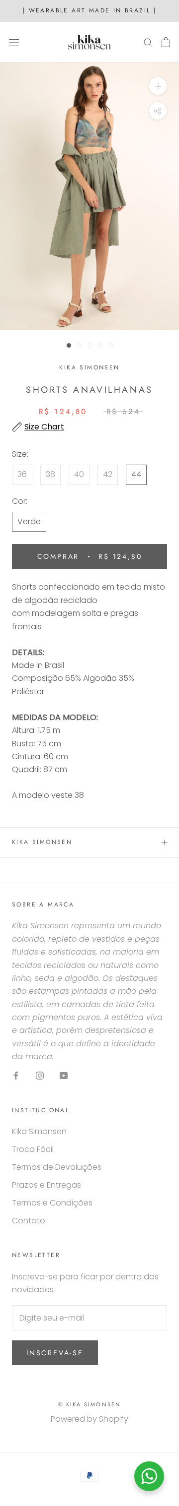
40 (79, 474)
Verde (29, 521)
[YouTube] (64, 1075)
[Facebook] (16, 1075)
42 (107, 474)
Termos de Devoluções (56, 1167)
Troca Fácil (33, 1149)
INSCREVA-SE (55, 1353)
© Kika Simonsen (89, 1404)
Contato (28, 1220)
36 (22, 474)
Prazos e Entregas (46, 1185)
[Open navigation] (14, 42)
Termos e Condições (52, 1202)
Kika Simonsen (42, 842)
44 (136, 474)
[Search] (148, 42)
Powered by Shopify (89, 1419)
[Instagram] (40, 1075)
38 (50, 474)
